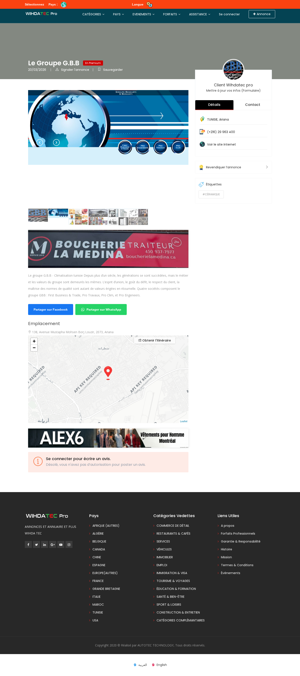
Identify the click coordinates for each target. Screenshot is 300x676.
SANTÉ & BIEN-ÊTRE (170, 596)
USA (95, 620)
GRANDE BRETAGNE (106, 589)
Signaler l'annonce (75, 70)
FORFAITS (170, 14)
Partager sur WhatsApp (104, 309)
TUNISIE (212, 119)
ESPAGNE (98, 565)
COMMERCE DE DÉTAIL (173, 525)
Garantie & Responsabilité (240, 541)
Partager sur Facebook (51, 309)
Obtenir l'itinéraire (156, 340)
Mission (226, 557)
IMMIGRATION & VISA (172, 573)
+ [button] (34, 341)
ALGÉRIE (98, 533)
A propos (227, 525)
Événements (230, 573)
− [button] (34, 347)
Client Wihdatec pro (233, 85)
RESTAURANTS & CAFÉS (173, 533)
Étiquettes (214, 184)
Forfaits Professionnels (238, 533)
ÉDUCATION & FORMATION (176, 589)
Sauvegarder (113, 70)
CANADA (98, 549)
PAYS (117, 14)
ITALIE (96, 596)
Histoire (226, 549)
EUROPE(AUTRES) (105, 573)
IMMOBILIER (165, 557)
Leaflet (183, 421)
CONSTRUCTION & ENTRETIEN (178, 612)
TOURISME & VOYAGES (173, 581)
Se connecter (229, 14)
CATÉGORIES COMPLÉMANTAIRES (181, 620)
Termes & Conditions (237, 565)
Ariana (224, 119)
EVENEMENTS (142, 14)
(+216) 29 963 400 (221, 132)
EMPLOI (162, 565)
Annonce (264, 14)
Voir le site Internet (221, 144)
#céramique (211, 194)
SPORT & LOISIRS (169, 604)
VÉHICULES (164, 549)
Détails (214, 104)
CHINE (96, 557)
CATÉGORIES (92, 14)
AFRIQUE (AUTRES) (105, 525)
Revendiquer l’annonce (223, 167)
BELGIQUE (99, 541)
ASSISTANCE (198, 14)
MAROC (98, 604)
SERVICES (163, 541)
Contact (252, 104)
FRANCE (98, 581)
